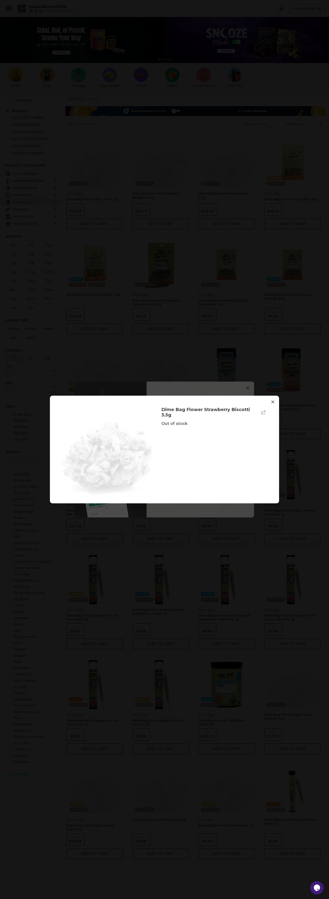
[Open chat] (317, 888)
